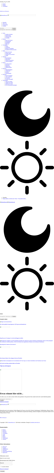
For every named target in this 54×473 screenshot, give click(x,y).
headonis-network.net (35, 422)
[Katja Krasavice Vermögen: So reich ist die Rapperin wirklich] (5, 327)
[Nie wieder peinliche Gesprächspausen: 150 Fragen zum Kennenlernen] (6, 321)
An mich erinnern (5, 466)
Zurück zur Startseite (4, 401)
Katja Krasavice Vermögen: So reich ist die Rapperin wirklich (11, 338)
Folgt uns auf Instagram (5, 365)
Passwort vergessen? (4, 468)
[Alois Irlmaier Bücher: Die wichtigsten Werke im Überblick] (5, 347)
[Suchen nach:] (6, 399)
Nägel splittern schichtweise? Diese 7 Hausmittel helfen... (14, 198)
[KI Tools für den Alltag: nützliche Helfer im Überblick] (23, 360)
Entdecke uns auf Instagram (4, 11)
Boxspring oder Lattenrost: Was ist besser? (8, 344)
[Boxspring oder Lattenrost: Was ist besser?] (27, 341)
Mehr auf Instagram (3, 417)
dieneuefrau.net (11, 422)
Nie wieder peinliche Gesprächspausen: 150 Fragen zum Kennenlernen (13, 324)
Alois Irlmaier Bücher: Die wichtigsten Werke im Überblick (11, 358)
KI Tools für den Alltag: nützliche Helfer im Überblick (10, 363)
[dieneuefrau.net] (7, 202)
